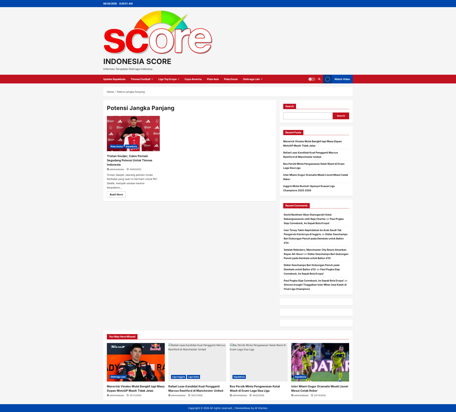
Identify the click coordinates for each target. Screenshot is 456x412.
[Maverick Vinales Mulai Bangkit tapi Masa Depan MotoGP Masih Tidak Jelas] (136, 362)
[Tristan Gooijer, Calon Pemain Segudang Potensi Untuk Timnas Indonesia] (133, 133)
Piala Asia (213, 79)
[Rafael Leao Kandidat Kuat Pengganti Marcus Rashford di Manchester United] (197, 362)
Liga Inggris (178, 376)
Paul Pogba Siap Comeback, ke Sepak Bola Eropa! (314, 280)
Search (289, 106)
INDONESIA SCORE (137, 61)
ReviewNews (242, 408)
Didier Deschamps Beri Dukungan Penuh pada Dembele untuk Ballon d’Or (316, 238)
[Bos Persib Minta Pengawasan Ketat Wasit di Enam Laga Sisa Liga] (259, 362)
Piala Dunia (231, 79)
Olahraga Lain (251, 79)
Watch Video (342, 79)
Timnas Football (140, 79)
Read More (118, 195)
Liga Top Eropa (167, 79)
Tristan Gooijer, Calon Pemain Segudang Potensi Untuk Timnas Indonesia (129, 160)
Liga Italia (193, 376)
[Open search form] (319, 79)
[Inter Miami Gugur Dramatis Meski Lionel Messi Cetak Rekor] (320, 362)
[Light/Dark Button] (311, 79)
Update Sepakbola (114, 79)
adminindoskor (117, 169)
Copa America (193, 79)
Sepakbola (131, 146)
